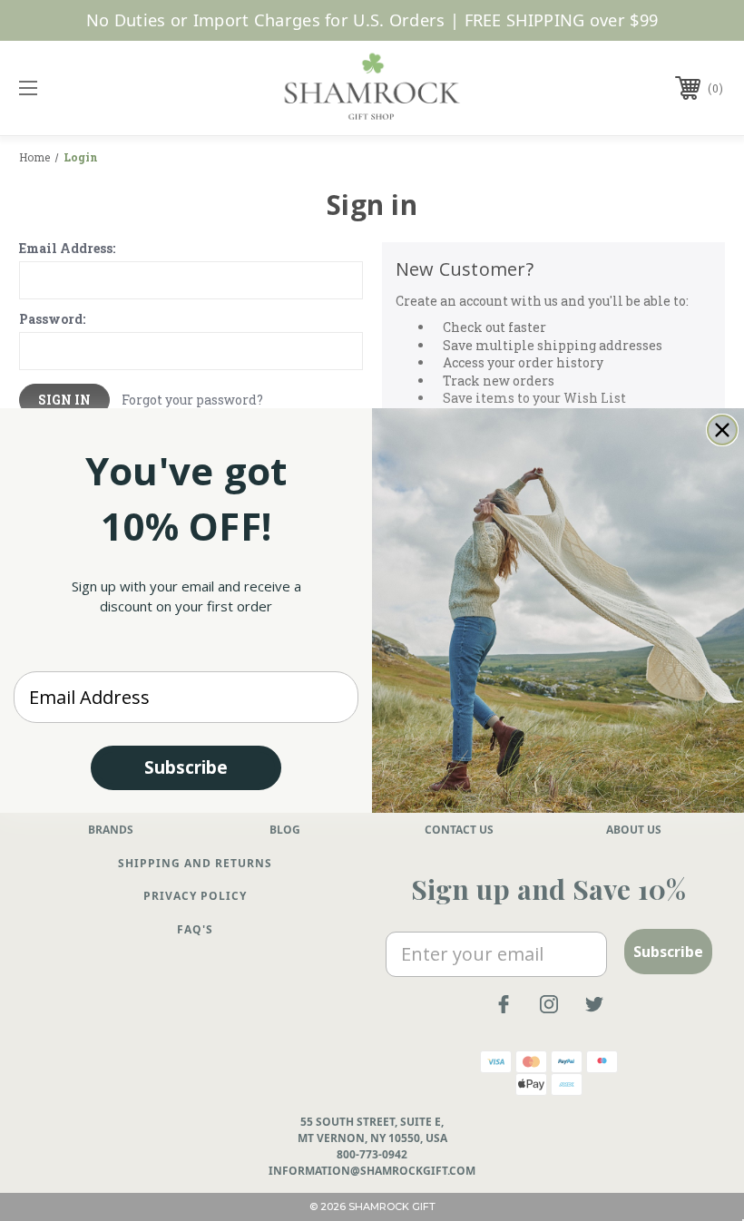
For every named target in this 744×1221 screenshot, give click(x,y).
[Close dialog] (722, 429)
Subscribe (186, 767)
